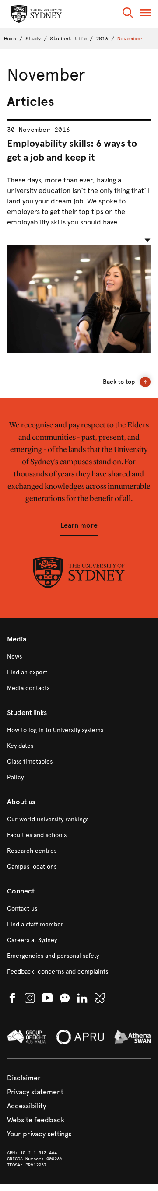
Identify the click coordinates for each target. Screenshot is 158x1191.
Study (33, 38)
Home (10, 38)
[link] (79, 657)
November (129, 38)
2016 (102, 38)
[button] (128, 14)
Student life (68, 38)
